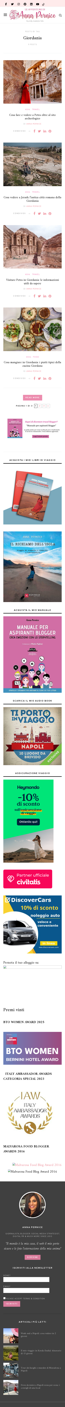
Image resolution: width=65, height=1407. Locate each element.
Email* (6, 1286)
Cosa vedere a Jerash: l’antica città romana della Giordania (32, 199)
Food (36, 357)
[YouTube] (38, 3)
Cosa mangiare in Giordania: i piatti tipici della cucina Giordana (32, 364)
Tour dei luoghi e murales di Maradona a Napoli (41, 1369)
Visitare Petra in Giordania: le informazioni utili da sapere (32, 281)
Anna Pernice (34, 124)
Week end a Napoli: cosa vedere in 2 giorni (38, 1334)
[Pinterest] (25, 3)
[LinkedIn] (31, 3)
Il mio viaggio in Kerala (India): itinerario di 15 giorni (41, 1352)
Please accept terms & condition (25, 1299)
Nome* (6, 1275)
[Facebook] (6, 3)
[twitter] (12, 3)
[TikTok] (43, 3)
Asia (27, 109)
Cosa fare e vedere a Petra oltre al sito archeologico (32, 117)
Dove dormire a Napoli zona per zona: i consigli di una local (40, 1386)
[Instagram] (19, 3)
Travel (36, 109)
